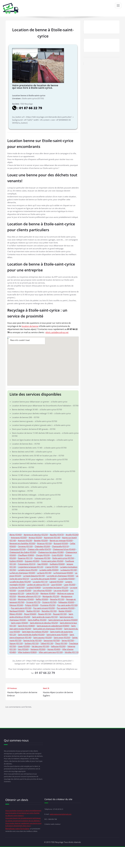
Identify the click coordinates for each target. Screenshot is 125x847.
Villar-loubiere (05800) (27, 652)
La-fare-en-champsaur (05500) (22, 573)
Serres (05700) (68, 640)
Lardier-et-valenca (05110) (38, 584)
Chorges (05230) (43, 555)
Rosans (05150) (44, 614)
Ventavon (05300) (38, 649)
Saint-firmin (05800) (26, 625)
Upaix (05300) (24, 646)
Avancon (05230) (25, 540)
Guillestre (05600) (57, 564)
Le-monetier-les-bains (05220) (55, 587)
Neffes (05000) (42, 599)
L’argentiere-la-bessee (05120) (30, 567)
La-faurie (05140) (44, 573)
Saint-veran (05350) (62, 637)
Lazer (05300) (69, 584)
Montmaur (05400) (26, 599)
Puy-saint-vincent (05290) (44, 608)
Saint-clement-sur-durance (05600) (63, 620)
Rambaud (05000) (17, 611)
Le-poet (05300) (24, 590)
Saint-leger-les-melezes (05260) (35, 631)
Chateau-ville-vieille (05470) (39, 549)
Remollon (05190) (49, 611)
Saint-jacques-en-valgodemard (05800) (53, 625)
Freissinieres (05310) (26, 564)
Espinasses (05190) (42, 558)
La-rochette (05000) (66, 578)
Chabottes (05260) (42, 546)
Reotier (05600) (65, 611)
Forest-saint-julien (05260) (52, 561)
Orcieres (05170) (33, 602)
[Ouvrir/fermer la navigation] (118, 5)
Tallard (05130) (47, 643)
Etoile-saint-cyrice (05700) (63, 558)
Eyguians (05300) (32, 561)
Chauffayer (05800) (26, 555)
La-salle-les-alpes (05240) (20, 581)
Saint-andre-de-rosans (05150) (45, 617)
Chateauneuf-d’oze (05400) (64, 549)
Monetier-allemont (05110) (29, 596)
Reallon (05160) (33, 611)
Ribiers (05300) (16, 614)
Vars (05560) (23, 649)
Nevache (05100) (57, 599)
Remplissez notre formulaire (17, 828)
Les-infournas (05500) (42, 590)
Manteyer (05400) (47, 593)
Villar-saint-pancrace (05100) (51, 652)
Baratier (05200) (41, 540)
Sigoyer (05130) (16, 643)
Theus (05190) (61, 643)
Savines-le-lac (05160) (32, 640)
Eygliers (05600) (16, 561)
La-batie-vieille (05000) (48, 570)
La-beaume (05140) (68, 570)
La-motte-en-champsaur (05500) (60, 576)
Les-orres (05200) (61, 590)
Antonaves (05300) (19, 537)
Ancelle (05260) (72, 534)
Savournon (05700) (52, 640)
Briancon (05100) (44, 543)
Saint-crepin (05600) (19, 623)
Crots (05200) (57, 555)
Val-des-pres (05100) (40, 646)
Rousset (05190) (60, 614)
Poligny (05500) (31, 605)
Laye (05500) (56, 584)
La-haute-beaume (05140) (34, 576)
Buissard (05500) (61, 543)
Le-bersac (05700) (17, 587)
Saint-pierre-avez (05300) (57, 634)
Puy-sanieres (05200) (65, 608)
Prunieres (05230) (47, 605)
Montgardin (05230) (50, 596)
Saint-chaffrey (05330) (37, 620)
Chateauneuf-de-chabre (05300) (23, 552)
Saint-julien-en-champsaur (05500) (47, 628)
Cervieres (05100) (25, 546)
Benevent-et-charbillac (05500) (22, 543)
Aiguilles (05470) (57, 534)
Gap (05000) (42, 564)
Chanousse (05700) (18, 549)
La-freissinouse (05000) (63, 573)
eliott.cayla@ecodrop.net (57, 332)
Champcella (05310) (60, 546)
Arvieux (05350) (35, 537)
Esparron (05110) (25, 558)
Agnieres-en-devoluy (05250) (36, 534)
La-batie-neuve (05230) (27, 570)
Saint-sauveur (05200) (42, 637)
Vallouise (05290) (58, 646)
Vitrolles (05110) (71, 652)
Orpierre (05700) (49, 602)
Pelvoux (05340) (16, 605)
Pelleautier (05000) (66, 602)
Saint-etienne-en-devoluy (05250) (44, 623)
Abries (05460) (16, 534)
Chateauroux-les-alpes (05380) (51, 552)
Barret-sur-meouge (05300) (61, 540)
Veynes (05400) (53, 649)
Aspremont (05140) (52, 537)
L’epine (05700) (51, 567)
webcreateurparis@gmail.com (60, 814)
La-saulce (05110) (40, 581)
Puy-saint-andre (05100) (67, 605)
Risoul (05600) (30, 614)
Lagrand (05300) (56, 581)
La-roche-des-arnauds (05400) (43, 578)
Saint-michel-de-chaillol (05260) (31, 634)
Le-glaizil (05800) (33, 587)
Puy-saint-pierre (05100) (21, 608)
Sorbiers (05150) (32, 643)
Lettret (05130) (32, 593)
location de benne (30, 326)
